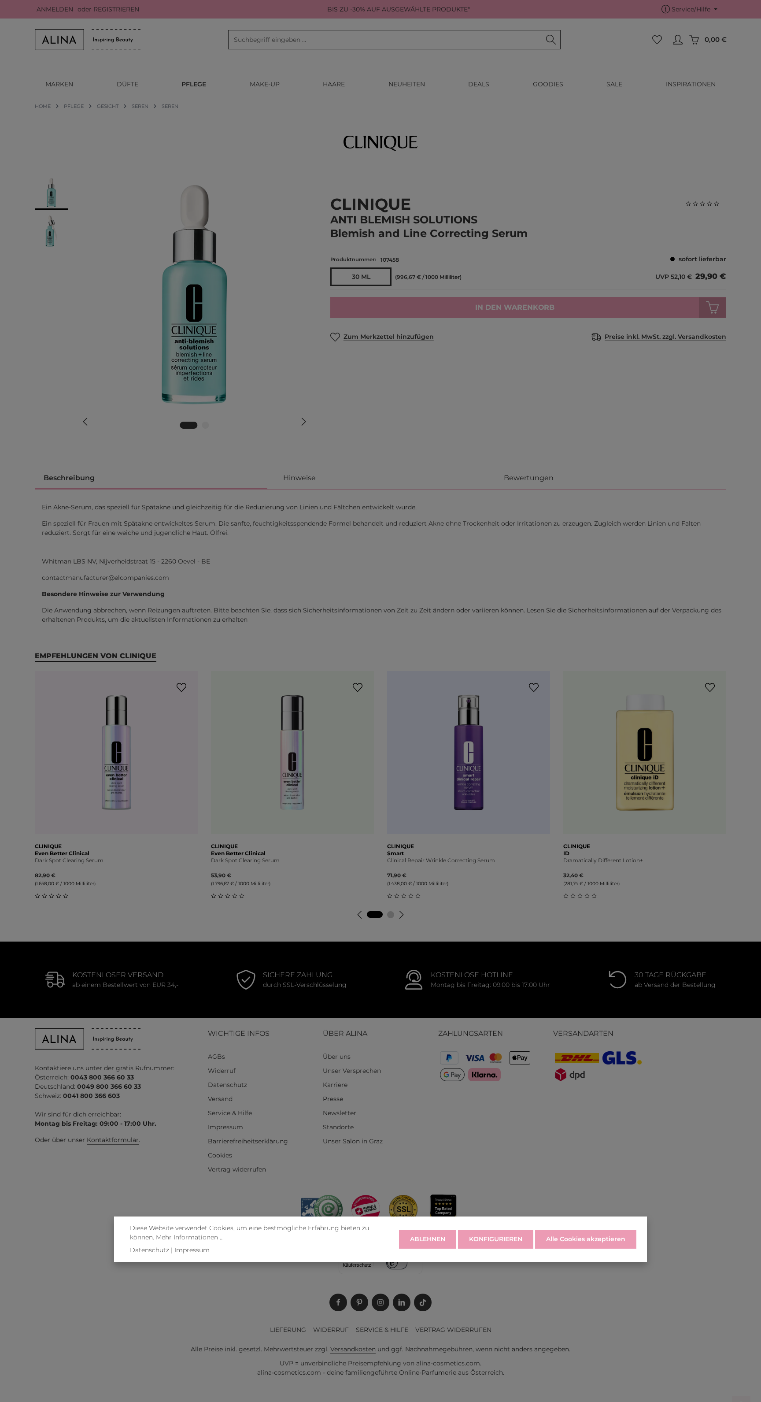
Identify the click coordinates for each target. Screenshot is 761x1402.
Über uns (337, 1057)
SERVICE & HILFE (382, 1330)
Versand (220, 1099)
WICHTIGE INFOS (239, 1033)
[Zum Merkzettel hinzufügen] (181, 687)
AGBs (216, 1057)
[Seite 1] (375, 914)
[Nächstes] (303, 421)
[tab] (151, 478)
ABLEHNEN (427, 1239)
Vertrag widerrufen (237, 1169)
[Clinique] (380, 143)
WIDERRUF (331, 1330)
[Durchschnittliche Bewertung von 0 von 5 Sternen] (706, 203)
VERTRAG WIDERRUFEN (453, 1330)
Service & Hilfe (230, 1113)
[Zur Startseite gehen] (87, 39)
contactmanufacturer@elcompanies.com (105, 578)
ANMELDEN (55, 9)
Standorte (338, 1127)
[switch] (397, 1262)
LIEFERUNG (288, 1330)
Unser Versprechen (352, 1071)
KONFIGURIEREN (495, 1239)
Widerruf (222, 1071)
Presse (333, 1099)
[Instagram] (380, 1302)
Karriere (335, 1085)
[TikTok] (423, 1302)
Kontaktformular (113, 1140)
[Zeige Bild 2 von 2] (205, 425)
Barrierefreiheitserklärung (248, 1141)
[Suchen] (551, 39)
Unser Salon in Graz (353, 1141)
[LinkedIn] (401, 1302)
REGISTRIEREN (116, 9)
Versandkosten (353, 1349)
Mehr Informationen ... (190, 1237)
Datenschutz (227, 1085)
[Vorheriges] (86, 421)
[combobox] (385, 39)
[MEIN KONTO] (677, 39)
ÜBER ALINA (345, 1033)
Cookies (220, 1155)
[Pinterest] (359, 1302)
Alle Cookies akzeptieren (585, 1239)
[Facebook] (338, 1302)
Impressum (225, 1127)
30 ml (361, 277)
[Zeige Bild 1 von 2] (189, 425)
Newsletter (339, 1113)
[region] (173, 307)
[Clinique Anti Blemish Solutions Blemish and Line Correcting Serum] (194, 294)
